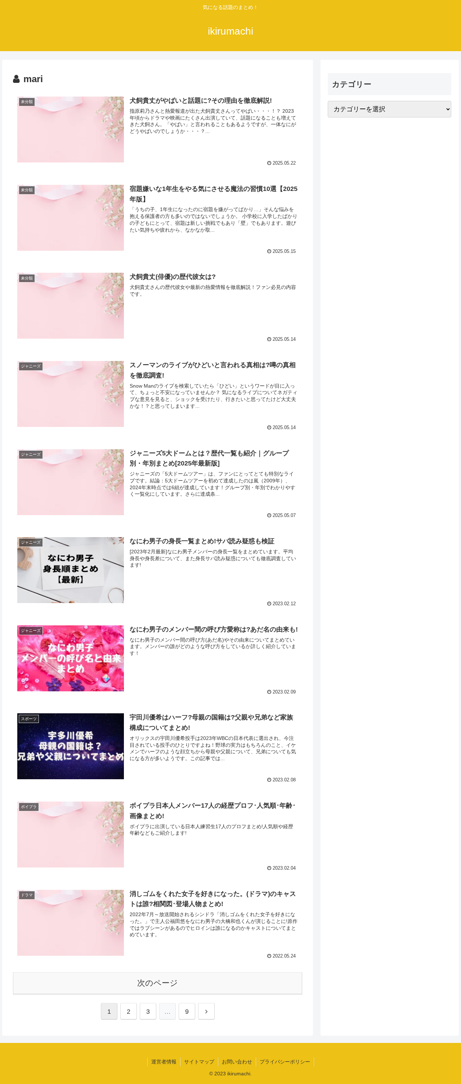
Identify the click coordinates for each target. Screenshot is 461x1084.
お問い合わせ (237, 1062)
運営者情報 (163, 1062)
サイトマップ (199, 1062)
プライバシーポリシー (285, 1062)
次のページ (157, 982)
